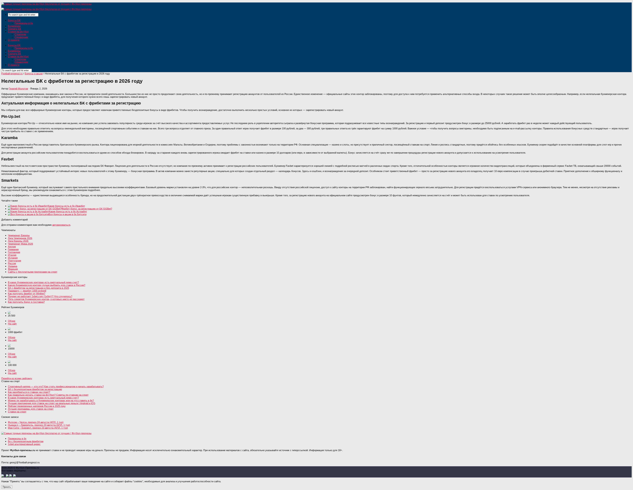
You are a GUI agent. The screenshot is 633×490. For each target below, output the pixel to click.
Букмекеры (14, 26)
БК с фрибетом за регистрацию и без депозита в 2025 (38, 288)
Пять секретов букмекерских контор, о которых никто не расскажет (46, 299)
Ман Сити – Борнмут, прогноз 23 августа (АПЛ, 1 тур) (38, 427)
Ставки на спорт (17, 411)
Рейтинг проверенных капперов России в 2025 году (37, 406)
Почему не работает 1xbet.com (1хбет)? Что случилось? (40, 296)
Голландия (14, 252)
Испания (13, 257)
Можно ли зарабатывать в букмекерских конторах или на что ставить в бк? (51, 400)
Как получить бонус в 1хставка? (26, 302)
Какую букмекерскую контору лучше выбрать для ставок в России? (46, 285)
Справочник (21, 37)
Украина (12, 266)
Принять (7, 487)
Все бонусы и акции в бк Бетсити (67, 214)
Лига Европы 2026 (18, 241)
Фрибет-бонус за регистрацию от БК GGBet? (86, 208)
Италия (12, 255)
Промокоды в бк (24, 23)
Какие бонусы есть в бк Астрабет (68, 211)
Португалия (14, 260)
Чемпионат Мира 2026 (20, 243)
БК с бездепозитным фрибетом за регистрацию (35, 389)
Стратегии (20, 34)
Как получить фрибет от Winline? (26, 293)
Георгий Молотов (18, 88)
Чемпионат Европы (19, 235)
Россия (12, 263)
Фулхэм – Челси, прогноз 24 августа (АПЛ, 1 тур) (35, 422)
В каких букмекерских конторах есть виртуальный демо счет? (43, 282)
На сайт (12, 323)
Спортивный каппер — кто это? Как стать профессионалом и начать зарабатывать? (56, 386)
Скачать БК (14, 28)
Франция (13, 269)
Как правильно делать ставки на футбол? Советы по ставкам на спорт (48, 394)
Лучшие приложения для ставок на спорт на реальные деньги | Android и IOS (51, 403)
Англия (12, 246)
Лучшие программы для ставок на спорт (31, 408)
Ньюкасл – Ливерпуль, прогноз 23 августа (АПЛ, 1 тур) (39, 425)
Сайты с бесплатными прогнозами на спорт (32, 271)
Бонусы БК (14, 20)
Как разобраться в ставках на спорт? (29, 392)
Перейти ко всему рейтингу (16, 378)
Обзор (11, 320)
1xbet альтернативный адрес (24, 444)
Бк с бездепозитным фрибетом (25, 441)
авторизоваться (61, 224)
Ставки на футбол (18, 31)
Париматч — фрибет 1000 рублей (27, 290)
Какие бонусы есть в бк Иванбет (66, 205)
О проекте (13, 40)
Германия (13, 249)
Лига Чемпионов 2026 (20, 238)
